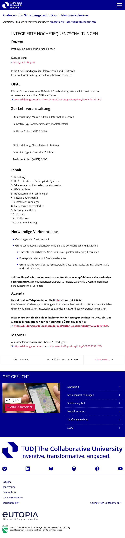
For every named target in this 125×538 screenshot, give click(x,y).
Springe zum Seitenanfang (104, 503)
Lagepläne (73, 387)
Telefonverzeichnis (77, 420)
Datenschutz (9, 493)
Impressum (8, 487)
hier (58, 300)
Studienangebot (76, 403)
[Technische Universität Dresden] (12, 5)
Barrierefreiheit (10, 503)
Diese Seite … (102, 360)
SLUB (70, 428)
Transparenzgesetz (12, 498)
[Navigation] (120, 5)
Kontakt (6, 482)
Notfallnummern (76, 411)
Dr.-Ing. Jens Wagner (24, 62)
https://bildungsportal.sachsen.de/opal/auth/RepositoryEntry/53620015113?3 (58, 100)
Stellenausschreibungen (80, 395)
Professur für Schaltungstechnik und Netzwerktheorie (45, 15)
